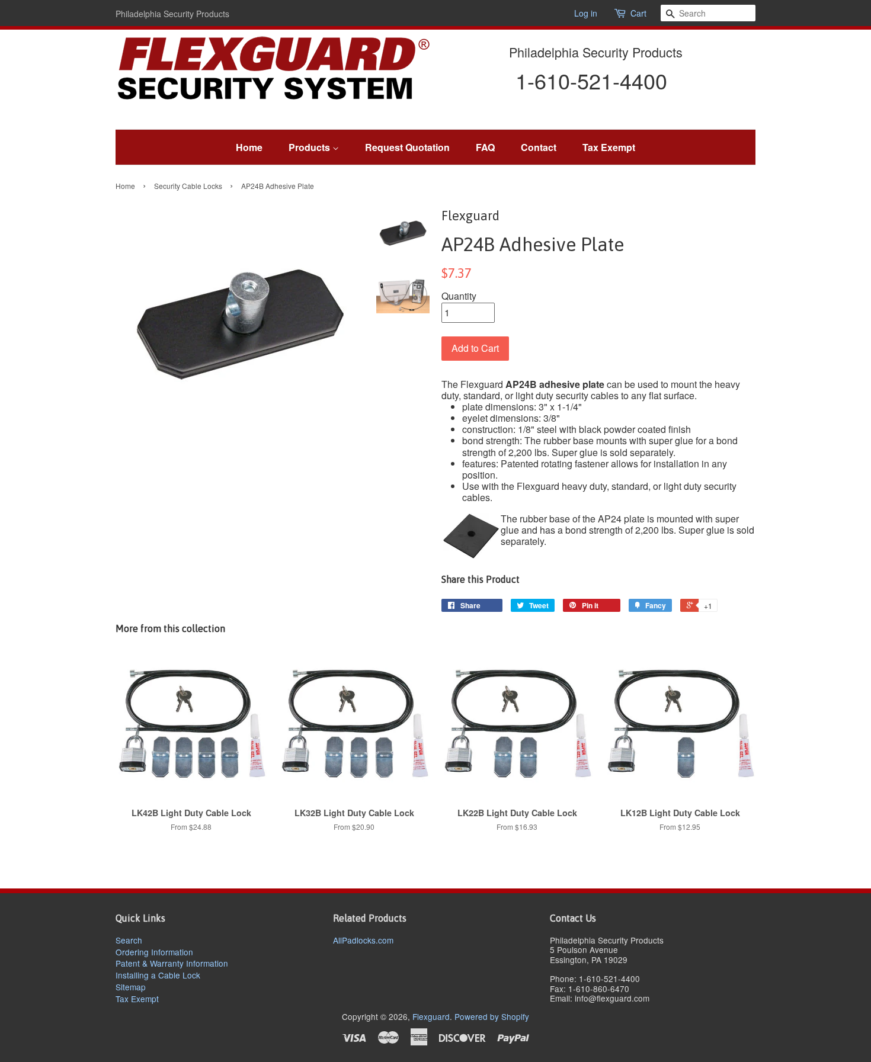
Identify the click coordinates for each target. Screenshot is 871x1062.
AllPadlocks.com (363, 940)
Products (310, 147)
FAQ (485, 147)
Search (129, 940)
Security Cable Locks (188, 186)
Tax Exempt (608, 147)
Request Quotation (407, 147)
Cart (638, 13)
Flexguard (431, 1016)
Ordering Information (154, 952)
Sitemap (131, 987)
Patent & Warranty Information (172, 963)
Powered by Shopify (491, 1016)
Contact (538, 147)
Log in (585, 13)
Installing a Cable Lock (158, 975)
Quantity (458, 295)
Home (249, 147)
